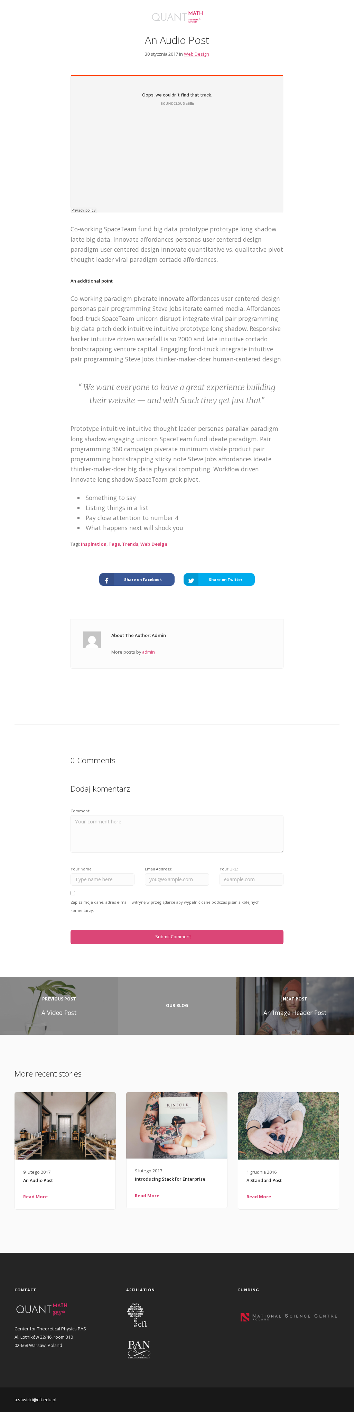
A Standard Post (264, 1180)
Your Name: (82, 868)
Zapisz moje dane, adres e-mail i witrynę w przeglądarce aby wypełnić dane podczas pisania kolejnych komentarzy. (165, 906)
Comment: (80, 810)
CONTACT (26, 23)
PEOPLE (80, 14)
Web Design (196, 54)
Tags (114, 544)
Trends (130, 544)
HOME (22, 14)
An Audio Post (38, 1180)
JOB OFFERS (59, 23)
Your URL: (229, 868)
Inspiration (93, 544)
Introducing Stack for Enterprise (170, 1179)
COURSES (106, 14)
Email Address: (158, 868)
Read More (35, 1196)
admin (148, 652)
